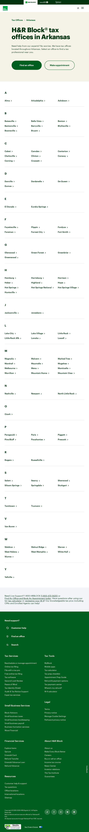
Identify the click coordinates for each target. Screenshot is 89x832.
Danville (9, 181)
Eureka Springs (38, 206)
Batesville (9, 121)
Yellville (8, 577)
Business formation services (17, 727)
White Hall (63, 552)
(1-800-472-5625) (49, 596)
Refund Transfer (12, 759)
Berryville (36, 126)
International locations (14, 794)
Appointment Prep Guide (55, 677)
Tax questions (11, 787)
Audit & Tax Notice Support (16, 691)
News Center (50, 766)
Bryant (34, 130)
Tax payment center (53, 684)
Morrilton (9, 373)
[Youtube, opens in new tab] (67, 812)
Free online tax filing (13, 674)
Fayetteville (10, 227)
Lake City (9, 333)
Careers (47, 755)
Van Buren (10, 526)
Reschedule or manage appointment (21, 663)
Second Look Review (14, 681)
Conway (62, 156)
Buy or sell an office (52, 759)
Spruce (8, 751)
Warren (61, 547)
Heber (8, 282)
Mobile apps (49, 667)
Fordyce (62, 227)
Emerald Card (11, 755)
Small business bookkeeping (17, 720)
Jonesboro (36, 313)
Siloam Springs (12, 485)
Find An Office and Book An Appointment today (28, 598)
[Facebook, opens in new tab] (54, 812)
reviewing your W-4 (34, 601)
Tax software (10, 677)
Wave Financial (11, 730)
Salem (8, 480)
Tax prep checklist (52, 674)
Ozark (8, 414)
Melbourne (10, 368)
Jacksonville (11, 313)
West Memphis (38, 552)
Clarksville (10, 156)
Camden (35, 151)
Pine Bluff (9, 439)
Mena (34, 368)
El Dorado (9, 206)
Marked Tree (64, 358)
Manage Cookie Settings (55, 716)
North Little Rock (66, 393)
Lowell (61, 338)
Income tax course (52, 762)
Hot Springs (10, 287)
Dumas (8, 186)
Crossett (35, 161)
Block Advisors (11, 713)
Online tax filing (11, 667)
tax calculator (15, 601)
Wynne (8, 556)
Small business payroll (14, 723)
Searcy (34, 480)
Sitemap (8, 797)
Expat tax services (12, 695)
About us (48, 748)
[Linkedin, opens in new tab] (74, 812)
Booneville (10, 130)
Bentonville (10, 126)
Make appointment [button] (59, 65)
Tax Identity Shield (13, 688)
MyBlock (48, 663)
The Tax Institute (51, 773)
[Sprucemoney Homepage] (58, 2)
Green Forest (37, 252)
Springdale (36, 485)
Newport (35, 393)
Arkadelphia (37, 100)
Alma (7, 100)
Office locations (11, 790)
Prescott (62, 439)
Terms (47, 709)
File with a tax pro (12, 670)
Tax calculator (50, 670)
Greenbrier (63, 252)
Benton (61, 121)
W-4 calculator (50, 691)
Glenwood (10, 252)
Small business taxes (14, 716)
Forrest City (37, 232)
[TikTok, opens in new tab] (47, 812)
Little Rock (63, 333)
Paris (33, 435)
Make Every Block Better (54, 751)
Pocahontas (37, 439)
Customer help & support (16, 783)
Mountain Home (39, 373)
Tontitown (10, 506)
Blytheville (63, 126)
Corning (9, 161)
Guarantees (49, 776)
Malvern (35, 358)
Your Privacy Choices (31, 827)
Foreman (9, 232)
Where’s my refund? (53, 688)
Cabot (8, 151)
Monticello (63, 368)
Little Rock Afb (12, 338)
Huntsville (10, 292)
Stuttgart (62, 485)
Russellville (36, 460)
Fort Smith (63, 232)
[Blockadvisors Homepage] (44, 2)
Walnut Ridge (37, 547)
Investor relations (52, 769)
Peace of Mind (11, 684)
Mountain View (65, 373)
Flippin (34, 227)
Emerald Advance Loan (15, 762)
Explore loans (10, 748)
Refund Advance (12, 766)
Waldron (9, 547)
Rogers (8, 460)
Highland (35, 282)
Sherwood (63, 480)
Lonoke (34, 338)
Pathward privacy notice (55, 720)
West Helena (11, 552)
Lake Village (37, 333)
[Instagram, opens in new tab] (61, 812)
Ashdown (62, 100)
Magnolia (9, 358)
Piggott (61, 435)
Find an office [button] (27, 65)
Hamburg (9, 278)
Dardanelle (36, 181)
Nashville (9, 393)
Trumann (35, 506)
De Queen (63, 181)
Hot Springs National (41, 287)
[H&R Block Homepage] (31, 2)
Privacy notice (50, 713)
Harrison (62, 278)
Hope (60, 282)
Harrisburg (36, 278)
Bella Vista (36, 121)
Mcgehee (62, 363)
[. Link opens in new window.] (13, 827)
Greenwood (10, 257)
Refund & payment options (56, 681)
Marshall (9, 363)
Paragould (10, 435)
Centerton (63, 151)
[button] (78, 8)
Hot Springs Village (67, 287)
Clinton (34, 156)
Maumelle (36, 363)
